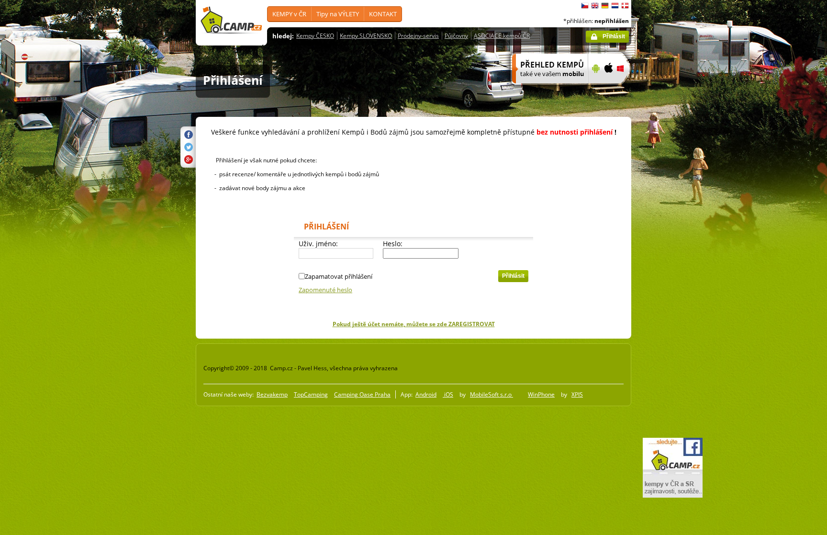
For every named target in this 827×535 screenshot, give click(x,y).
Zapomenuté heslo (325, 289)
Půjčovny (456, 36)
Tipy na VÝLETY (337, 14)
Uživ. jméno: (318, 243)
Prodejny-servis (418, 36)
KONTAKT (383, 14)
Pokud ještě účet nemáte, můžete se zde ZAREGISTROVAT (414, 324)
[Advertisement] (671, 288)
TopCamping (311, 394)
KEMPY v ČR (289, 14)
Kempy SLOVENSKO (366, 36)
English (595, 5)
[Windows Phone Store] (626, 89)
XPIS (577, 394)
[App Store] (608, 89)
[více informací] (546, 89)
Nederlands (615, 5)
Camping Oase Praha (362, 394)
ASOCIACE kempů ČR (502, 36)
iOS (448, 394)
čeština (585, 5)
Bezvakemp (272, 394)
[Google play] (595, 89)
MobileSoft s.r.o (491, 394)
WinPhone (541, 394)
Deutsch (605, 5)
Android (425, 394)
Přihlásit (614, 36)
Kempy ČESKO (315, 36)
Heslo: (392, 243)
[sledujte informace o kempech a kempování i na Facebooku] (673, 495)
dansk (625, 5)
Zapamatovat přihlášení (338, 276)
